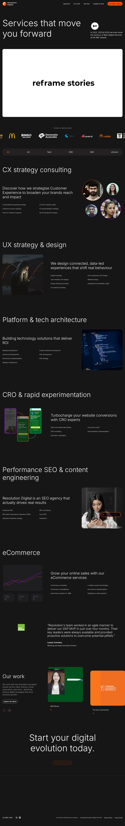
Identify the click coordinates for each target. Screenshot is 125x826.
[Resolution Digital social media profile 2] (20, 818)
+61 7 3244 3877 (110, 799)
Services (87, 4)
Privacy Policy (108, 817)
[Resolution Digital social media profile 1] (16, 818)
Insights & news (98, 4)
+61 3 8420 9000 (86, 799)
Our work (77, 4)
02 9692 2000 (7, 818)
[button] (9, 710)
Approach (66, 4)
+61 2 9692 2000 (63, 799)
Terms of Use (119, 817)
